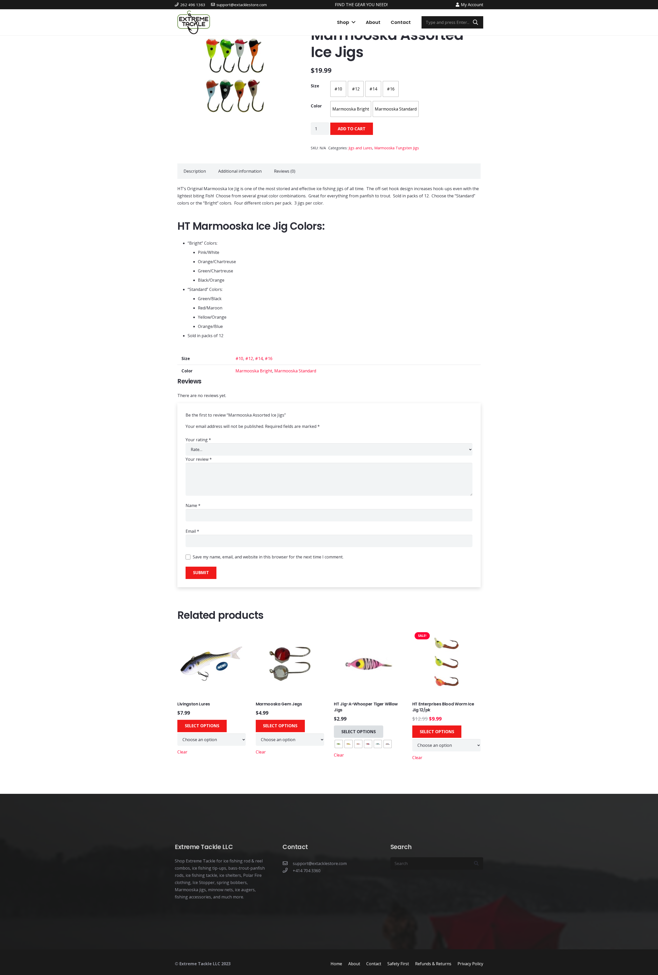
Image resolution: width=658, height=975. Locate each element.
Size (315, 86)
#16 (268, 358)
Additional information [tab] (240, 171)
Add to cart (351, 129)
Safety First (398, 963)
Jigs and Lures (360, 147)
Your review (199, 459)
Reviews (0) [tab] (284, 171)
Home (336, 963)
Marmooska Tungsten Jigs (396, 147)
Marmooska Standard (295, 371)
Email (192, 531)
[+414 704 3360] (287, 870)
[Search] (475, 22)
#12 (249, 358)
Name (193, 505)
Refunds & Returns (433, 963)
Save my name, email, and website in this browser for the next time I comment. (268, 557)
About (354, 963)
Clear (182, 752)
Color (316, 106)
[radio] (338, 89)
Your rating (198, 440)
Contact (373, 963)
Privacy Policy (470, 963)
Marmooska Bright (253, 371)
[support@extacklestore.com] (287, 863)
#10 (239, 358)
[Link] (194, 22)
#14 (259, 358)
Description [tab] (195, 171)
